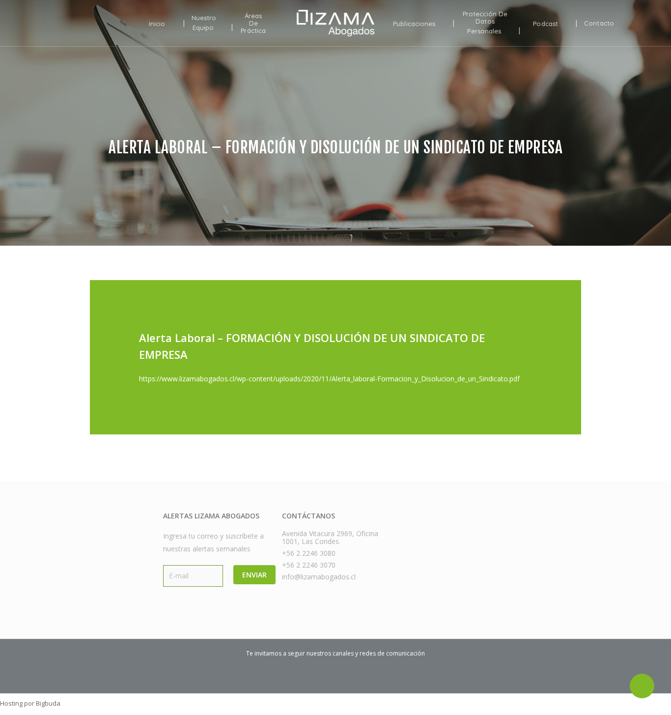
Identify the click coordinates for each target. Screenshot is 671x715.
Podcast (545, 24)
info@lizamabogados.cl (319, 577)
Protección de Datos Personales (485, 22)
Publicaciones (414, 24)
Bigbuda (48, 703)
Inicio (157, 24)
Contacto (599, 23)
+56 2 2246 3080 (309, 553)
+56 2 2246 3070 (309, 565)
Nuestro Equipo (204, 22)
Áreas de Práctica (253, 23)
